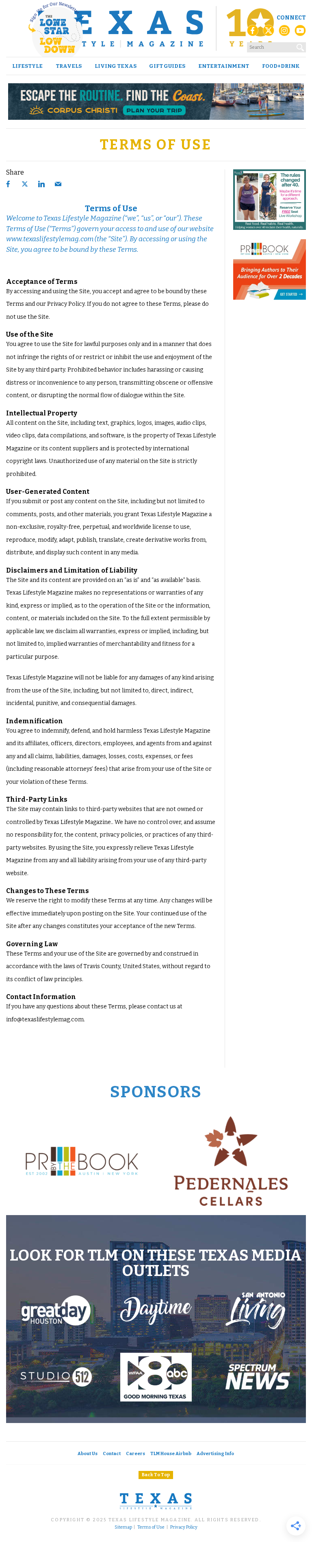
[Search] (300, 46)
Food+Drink (281, 66)
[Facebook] (252, 33)
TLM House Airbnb (170, 1453)
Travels (69, 66)
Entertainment (223, 66)
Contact (112, 1453)
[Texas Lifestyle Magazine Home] (156, 28)
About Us (88, 1453)
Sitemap (123, 1527)
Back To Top (156, 1474)
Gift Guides (167, 66)
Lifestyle (27, 66)
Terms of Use (151, 1527)
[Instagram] (284, 33)
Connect (291, 17)
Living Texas (115, 66)
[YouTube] (300, 33)
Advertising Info (215, 1453)
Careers (135, 1453)
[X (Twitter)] (268, 33)
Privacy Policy (183, 1527)
